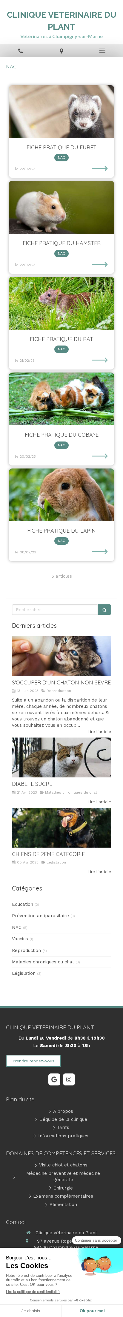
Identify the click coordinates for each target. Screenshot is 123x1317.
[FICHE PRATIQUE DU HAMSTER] (61, 207)
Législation (24, 973)
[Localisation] (61, 50)
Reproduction (26, 950)
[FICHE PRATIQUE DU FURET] (61, 111)
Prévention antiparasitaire (40, 915)
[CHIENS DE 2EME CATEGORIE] (61, 828)
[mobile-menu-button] (102, 51)
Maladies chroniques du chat (43, 962)
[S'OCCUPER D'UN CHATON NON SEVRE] (61, 656)
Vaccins (20, 938)
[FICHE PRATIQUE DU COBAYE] (61, 399)
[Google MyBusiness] (54, 1079)
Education (22, 904)
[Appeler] (20, 50)
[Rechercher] (104, 609)
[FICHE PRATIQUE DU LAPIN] (61, 494)
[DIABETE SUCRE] (61, 757)
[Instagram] (69, 1079)
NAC (16, 927)
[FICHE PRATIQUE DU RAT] (61, 303)
